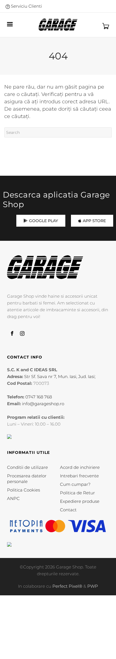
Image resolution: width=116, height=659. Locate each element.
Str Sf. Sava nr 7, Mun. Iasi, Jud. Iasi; (59, 376)
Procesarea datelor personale (26, 478)
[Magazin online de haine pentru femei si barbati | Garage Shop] (45, 267)
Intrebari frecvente (79, 475)
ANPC (13, 498)
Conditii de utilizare (27, 467)
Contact (68, 509)
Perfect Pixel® (67, 586)
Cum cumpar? (75, 484)
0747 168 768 (38, 397)
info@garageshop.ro (43, 403)
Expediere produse (79, 501)
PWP (92, 586)
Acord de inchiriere (80, 467)
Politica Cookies (23, 490)
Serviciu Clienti (26, 6)
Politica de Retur (77, 492)
